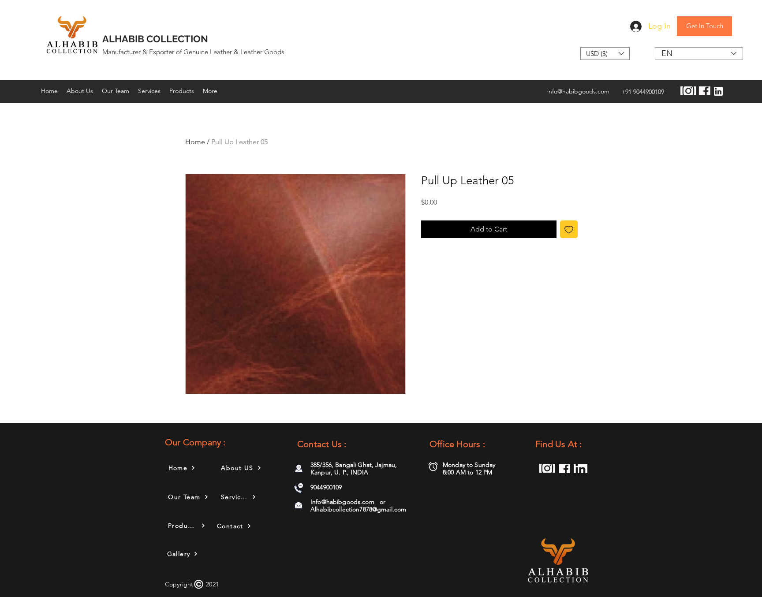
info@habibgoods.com (578, 91)
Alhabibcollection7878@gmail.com (358, 509)
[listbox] (605, 53)
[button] (605, 53)
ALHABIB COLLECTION (155, 39)
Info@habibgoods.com (342, 502)
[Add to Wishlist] (569, 229)
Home (195, 142)
